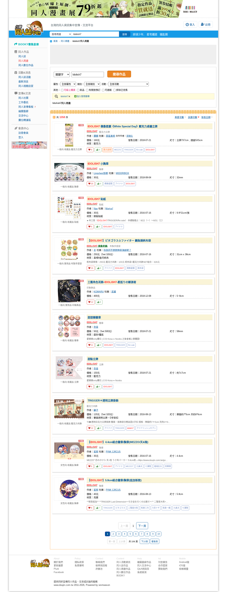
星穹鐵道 (152, 34)
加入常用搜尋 (83, 96)
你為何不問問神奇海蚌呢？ (117, 250)
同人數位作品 (25, 65)
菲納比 (129, 136)
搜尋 (124, 34)
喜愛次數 (179, 117)
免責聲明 (79, 565)
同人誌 (22, 56)
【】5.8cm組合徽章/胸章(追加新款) (115, 480)
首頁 (55, 41)
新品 (82, 90)
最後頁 (154, 541)
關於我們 (58, 562)
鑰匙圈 (164, 34)
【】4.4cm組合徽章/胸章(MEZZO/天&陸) (118, 442)
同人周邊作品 (123, 568)
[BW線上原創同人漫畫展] (113, 9)
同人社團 (23, 97)
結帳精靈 (183, 568)
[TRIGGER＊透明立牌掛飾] (69, 409)
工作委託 (23, 102)
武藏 (113, 291)
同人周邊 (23, 60)
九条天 (139, 466)
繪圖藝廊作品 (144, 562)
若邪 (96, 451)
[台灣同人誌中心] (29, 27)
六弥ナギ (156, 508)
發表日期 (206, 117)
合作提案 (162, 565)
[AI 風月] (29, 146)
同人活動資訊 (123, 562)
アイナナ (119, 184)
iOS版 (182, 565)
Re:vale (139, 150)
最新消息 (23, 81)
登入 (192, 24)
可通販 (108, 90)
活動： (104, 84)
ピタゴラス (120, 508)
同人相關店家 (25, 86)
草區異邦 (110, 136)
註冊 (208, 24)
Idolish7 (64, 96)
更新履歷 (58, 565)
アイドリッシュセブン (146, 428)
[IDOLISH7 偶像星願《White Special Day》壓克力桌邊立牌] (69, 135)
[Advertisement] (133, 55)
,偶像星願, (97, 246)
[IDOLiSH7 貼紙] (69, 207)
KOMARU (99, 291)
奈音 (96, 327)
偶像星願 (108, 184)
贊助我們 (162, 568)
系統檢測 (141, 572)
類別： (80, 84)
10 (158, 534)
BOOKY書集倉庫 (28, 44)
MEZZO (117, 150)
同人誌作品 (122, 565)
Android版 (184, 562)
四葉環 (168, 466)
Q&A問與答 (143, 568)
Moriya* (109, 208)
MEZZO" (129, 466)
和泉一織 (166, 508)
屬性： (56, 84)
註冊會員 (23, 132)
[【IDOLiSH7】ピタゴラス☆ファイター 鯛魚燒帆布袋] (69, 249)
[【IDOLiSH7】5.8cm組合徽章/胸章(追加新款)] (69, 489)
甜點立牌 (93, 358)
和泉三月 (145, 508)
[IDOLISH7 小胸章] (69, 172)
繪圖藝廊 (23, 111)
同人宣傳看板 (25, 106)
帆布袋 (140, 268)
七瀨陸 (148, 466)
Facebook (59, 572)
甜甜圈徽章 (94, 317)
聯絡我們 (100, 562)
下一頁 (142, 525)
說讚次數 (192, 117)
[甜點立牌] (69, 367)
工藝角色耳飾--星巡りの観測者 (112, 282)
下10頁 (144, 541)
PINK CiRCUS (113, 451)
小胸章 (98, 163)
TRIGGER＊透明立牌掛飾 (103, 400)
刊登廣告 (162, 562)
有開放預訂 (94, 90)
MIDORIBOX (122, 173)
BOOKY (121, 575)
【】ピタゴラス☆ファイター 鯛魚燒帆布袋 (119, 240)
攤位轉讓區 (24, 120)
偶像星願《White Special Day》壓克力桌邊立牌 (122, 126)
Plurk (56, 568)
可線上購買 (69, 90)
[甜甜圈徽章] (69, 326)
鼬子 (96, 410)
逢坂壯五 (158, 466)
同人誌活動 (24, 77)
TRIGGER (128, 150)
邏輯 (96, 136)
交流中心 (23, 115)
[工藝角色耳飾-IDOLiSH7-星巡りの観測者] (69, 291)
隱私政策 (79, 562)
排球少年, (138, 34)
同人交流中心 (144, 565)
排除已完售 (122, 90)
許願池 (99, 568)
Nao (96, 208)
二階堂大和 (133, 508)
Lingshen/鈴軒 (101, 173)
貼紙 (97, 198)
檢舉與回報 (101, 565)
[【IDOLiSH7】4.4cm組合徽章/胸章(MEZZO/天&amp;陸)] (69, 451)
